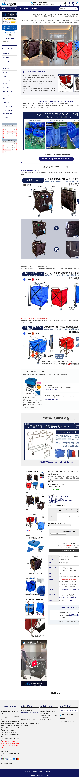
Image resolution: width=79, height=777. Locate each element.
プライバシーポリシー (50, 771)
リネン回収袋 (6, 57)
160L (66, 496)
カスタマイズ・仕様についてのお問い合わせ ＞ (56, 159)
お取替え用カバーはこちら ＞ (52, 390)
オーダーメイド (6, 102)
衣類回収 (57, 501)
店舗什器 (5, 117)
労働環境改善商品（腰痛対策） (65, 500)
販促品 (5, 98)
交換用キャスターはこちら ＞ (52, 399)
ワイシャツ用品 (6, 83)
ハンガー (5, 72)
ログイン (65, 5)
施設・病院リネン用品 (8, 114)
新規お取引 (60, 5)
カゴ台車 (5, 65)
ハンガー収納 (6, 80)
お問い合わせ (17, 9)
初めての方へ (35, 9)
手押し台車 (6, 61)
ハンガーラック (6, 68)
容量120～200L (60, 499)
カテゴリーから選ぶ (6, 9)
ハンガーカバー (7, 76)
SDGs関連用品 (7, 95)
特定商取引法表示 (37, 771)
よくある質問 (26, 9)
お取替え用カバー (64, 589)
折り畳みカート (60, 496)
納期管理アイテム (7, 91)
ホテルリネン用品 (7, 110)
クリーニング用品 (7, 106)
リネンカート (6, 53)
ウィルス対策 (6, 87)
